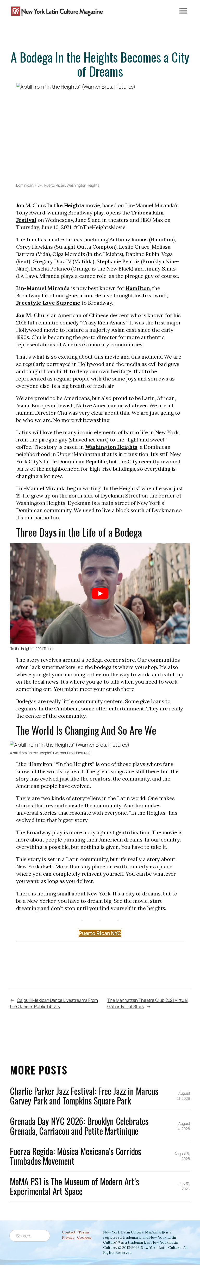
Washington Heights (83, 185)
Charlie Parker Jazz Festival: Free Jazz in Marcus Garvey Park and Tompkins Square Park (84, 1096)
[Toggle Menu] (183, 11)
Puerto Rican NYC (100, 933)
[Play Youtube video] (100, 593)
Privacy (68, 1237)
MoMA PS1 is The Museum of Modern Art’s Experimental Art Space (74, 1186)
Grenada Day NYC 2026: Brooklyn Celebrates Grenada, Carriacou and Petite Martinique (79, 1126)
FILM (38, 185)
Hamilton (138, 288)
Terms (84, 1232)
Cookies (84, 1237)
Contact (69, 1232)
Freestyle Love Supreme (48, 302)
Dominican (24, 185)
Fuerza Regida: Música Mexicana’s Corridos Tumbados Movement (75, 1156)
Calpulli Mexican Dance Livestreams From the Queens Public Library (54, 1003)
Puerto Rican (54, 185)
